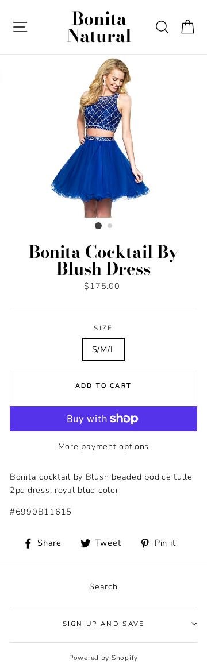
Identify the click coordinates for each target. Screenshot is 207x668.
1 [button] (98, 225)
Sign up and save (104, 623)
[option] (103, 136)
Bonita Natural (99, 27)
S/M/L (104, 349)
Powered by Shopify (103, 657)
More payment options (103, 446)
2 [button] (110, 226)
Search (103, 586)
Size (103, 328)
